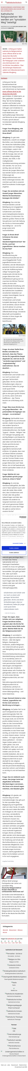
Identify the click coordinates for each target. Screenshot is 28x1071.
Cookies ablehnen (14, 552)
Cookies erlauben (14, 548)
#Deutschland (12, 930)
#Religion (20, 930)
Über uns (3, 1065)
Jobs (9, 1065)
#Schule (5, 932)
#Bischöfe (5, 930)
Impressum (14, 1065)
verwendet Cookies (18, 543)
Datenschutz (23, 1065)
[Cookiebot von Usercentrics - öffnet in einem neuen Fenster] (19, 517)
